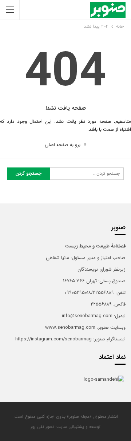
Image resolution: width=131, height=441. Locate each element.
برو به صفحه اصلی (63, 145)
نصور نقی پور (42, 426)
